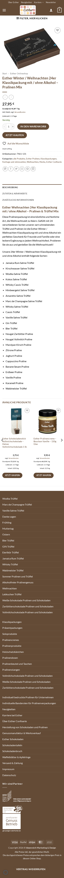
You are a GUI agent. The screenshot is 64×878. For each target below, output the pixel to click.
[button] (4, 10)
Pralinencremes (10, 639)
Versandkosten (19, 112)
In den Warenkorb (33, 126)
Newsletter (51, 2)
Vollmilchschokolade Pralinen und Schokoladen (27, 612)
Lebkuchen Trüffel (11, 594)
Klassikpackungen (49, 158)
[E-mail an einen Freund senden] (22, 168)
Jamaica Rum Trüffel (13, 558)
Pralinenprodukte (11, 645)
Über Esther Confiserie (14, 721)
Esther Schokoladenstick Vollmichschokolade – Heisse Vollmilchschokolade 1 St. (14, 442)
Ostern (6, 534)
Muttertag (8, 528)
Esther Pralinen (33, 158)
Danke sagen (9, 516)
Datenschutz (9, 775)
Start (4, 73)
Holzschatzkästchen (13, 651)
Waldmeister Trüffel (12, 570)
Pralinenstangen (11, 669)
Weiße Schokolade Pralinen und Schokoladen (26, 600)
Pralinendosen (10, 657)
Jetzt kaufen (14, 135)
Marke (42, 162)
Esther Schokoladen (12, 739)
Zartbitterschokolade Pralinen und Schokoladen (27, 606)
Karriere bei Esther (12, 715)
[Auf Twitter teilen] (16, 168)
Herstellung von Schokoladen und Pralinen (25, 727)
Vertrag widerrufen (31, 869)
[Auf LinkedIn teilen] (33, 168)
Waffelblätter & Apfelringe (16, 757)
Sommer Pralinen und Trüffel (17, 576)
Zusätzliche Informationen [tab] (18, 200)
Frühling (6, 522)
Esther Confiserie (54, 162)
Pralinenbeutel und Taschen (17, 663)
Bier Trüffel (8, 540)
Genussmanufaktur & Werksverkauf (21, 733)
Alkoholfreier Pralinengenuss (17, 582)
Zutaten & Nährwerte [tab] (14, 193)
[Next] (61, 446)
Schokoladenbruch (12, 751)
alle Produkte (19, 158)
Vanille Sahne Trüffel (13, 510)
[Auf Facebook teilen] (10, 168)
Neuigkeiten (26, 2)
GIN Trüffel (8, 546)
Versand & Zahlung (12, 763)
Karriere (37, 2)
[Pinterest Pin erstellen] (27, 168)
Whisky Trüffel (10, 564)
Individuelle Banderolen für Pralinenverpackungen (29, 703)
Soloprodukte (9, 633)
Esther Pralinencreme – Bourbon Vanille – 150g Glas (45, 441)
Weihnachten (33, 162)
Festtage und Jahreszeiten (14, 162)
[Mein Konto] (51, 10)
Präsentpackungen (12, 627)
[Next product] (5, 97)
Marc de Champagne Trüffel (17, 504)
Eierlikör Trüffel (10, 552)
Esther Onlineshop (19, 73)
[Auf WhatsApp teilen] (5, 168)
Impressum (8, 769)
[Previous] (2, 446)
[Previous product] (11, 97)
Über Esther (13, 2)
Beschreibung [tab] (10, 187)
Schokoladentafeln (12, 745)
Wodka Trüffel (10, 498)
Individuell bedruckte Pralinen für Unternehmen (28, 697)
